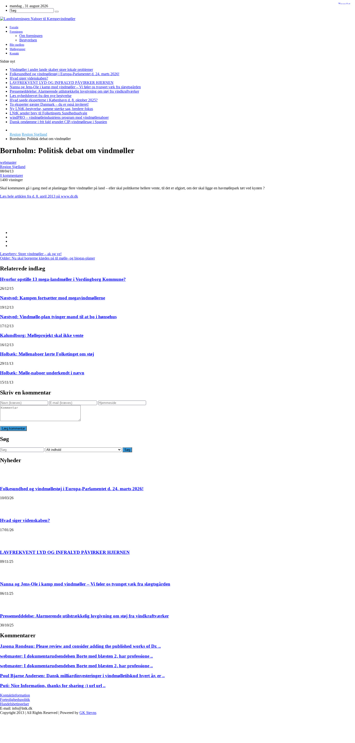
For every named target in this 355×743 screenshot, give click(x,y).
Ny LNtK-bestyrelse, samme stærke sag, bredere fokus (51, 109)
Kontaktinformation (15, 695)
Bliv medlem (17, 44)
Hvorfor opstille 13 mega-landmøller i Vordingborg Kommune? (63, 279)
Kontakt (14, 53)
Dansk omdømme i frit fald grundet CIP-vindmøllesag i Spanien (58, 122)
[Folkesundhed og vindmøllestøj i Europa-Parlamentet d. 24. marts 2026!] (6, 474)
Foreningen (16, 31)
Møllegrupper (17, 49)
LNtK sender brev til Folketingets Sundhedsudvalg (48, 113)
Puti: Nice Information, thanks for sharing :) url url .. (53, 685)
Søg (127, 450)
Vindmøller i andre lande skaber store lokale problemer (51, 69)
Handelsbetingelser (14, 704)
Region (15, 134)
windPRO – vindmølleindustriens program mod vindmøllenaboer (59, 117)
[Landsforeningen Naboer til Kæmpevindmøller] (177, 19)
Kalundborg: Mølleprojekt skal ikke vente (41, 335)
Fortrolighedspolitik (15, 700)
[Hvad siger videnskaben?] (6, 506)
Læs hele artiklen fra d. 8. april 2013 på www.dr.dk (39, 196)
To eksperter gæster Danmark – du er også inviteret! (49, 104)
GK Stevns (87, 713)
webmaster (8, 162)
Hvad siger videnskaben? (29, 78)
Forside (14, 27)
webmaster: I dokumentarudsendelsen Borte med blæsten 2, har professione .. (76, 656)
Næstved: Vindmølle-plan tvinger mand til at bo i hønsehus (58, 316)
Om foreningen (31, 36)
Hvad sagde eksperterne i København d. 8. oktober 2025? (54, 100)
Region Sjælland (34, 134)
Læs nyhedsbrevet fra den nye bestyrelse (40, 96)
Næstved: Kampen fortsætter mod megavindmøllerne (52, 297)
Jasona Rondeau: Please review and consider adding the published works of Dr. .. (80, 646)
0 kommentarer (11, 175)
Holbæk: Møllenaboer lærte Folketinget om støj (47, 354)
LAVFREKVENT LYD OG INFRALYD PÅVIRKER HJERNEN (62, 83)
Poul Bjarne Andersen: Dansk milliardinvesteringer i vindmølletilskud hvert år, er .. (82, 675)
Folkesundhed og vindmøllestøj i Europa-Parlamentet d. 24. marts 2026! (64, 74)
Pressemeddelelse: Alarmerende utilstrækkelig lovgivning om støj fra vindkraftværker (74, 91)
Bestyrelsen (28, 40)
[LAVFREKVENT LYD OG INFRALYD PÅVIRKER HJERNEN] (6, 538)
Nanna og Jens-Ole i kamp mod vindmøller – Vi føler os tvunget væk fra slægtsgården (75, 87)
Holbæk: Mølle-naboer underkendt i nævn (42, 372)
